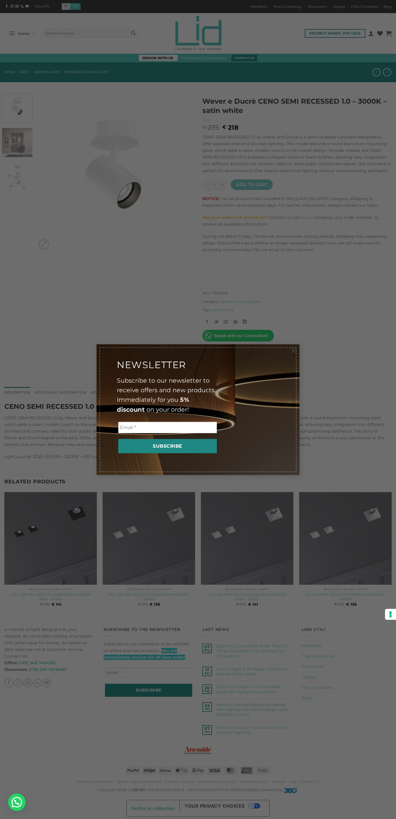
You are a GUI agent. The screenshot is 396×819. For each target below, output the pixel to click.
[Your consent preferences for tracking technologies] (390, 614)
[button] (17, 802)
